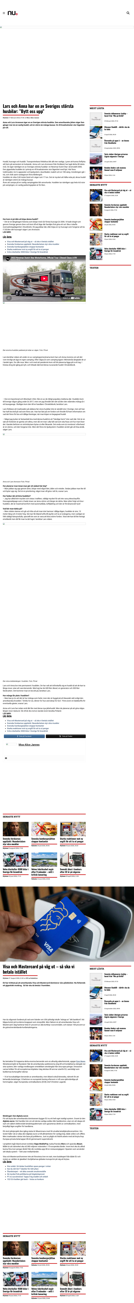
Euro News (80, 1061)
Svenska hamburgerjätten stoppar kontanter (43, 840)
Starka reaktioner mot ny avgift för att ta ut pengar (72, 840)
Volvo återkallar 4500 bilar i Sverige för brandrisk (15, 870)
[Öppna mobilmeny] (4, 13)
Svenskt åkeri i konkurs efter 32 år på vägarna (71, 870)
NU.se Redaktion (32, 978)
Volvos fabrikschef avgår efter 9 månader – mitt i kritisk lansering (42, 871)
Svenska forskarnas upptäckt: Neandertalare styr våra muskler (14, 841)
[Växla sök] (128, 13)
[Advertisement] (44, 145)
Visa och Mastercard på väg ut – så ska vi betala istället (117, 191)
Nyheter (5, 118)
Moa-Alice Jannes (33, 118)
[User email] (6, 758)
